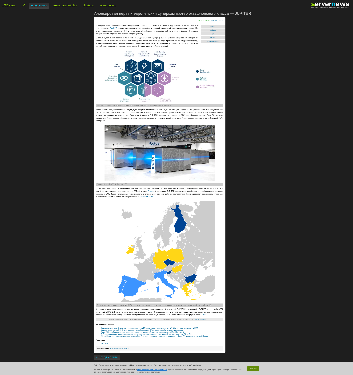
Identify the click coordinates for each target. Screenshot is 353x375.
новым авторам (200, 319)
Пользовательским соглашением (152, 370)
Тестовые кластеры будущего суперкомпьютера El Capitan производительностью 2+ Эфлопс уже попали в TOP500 (149, 328)
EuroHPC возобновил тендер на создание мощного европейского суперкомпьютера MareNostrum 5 (142, 332)
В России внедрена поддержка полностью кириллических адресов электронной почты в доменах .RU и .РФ (146, 334)
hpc (213, 34)
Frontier (151, 191)
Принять (253, 368)
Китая (204, 315)
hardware (213, 30)
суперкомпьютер (213, 41)
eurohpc (213, 26)
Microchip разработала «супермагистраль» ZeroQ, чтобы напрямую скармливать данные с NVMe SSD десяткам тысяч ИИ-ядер (154, 336)
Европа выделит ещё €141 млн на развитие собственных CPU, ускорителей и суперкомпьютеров (142, 330)
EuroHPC (113, 28)
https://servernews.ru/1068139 (119, 348)
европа (212, 37)
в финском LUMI (146, 197)
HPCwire (104, 344)
